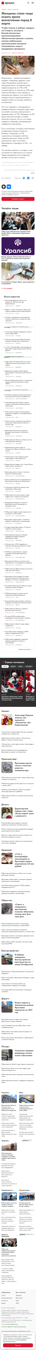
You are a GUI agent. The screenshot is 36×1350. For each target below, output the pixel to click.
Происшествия (20, 476)
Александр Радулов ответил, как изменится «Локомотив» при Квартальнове (16, 302)
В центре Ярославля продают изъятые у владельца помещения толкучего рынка (18, 602)
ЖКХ (21, 1092)
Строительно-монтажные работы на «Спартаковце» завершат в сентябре (13, 984)
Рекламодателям (6, 1298)
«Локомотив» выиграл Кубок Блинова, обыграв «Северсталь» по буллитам (17, 340)
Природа (18, 376)
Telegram (19, 1295)
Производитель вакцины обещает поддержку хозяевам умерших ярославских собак (16, 536)
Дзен (17, 1300)
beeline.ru (33, 172)
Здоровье (19, 540)
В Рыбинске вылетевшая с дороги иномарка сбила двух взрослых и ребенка (16, 553)
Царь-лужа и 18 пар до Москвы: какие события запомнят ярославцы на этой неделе (17, 363)
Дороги (5, 998)
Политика (19, 565)
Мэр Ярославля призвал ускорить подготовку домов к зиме (26, 1134)
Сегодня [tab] (28, 666)
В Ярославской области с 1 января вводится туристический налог (26, 1212)
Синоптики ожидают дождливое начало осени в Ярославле (18, 332)
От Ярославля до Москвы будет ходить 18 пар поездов (26, 1204)
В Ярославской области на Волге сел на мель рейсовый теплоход (18, 440)
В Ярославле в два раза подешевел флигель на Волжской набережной (8, 1228)
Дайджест (19, 367)
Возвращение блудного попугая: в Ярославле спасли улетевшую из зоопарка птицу (16, 504)
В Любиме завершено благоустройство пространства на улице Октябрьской (18, 395)
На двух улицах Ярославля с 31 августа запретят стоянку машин (18, 528)
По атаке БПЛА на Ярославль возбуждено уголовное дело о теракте (17, 617)
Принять (18, 1345)
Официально (20, 531)
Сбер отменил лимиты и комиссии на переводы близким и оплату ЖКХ (26, 1107)
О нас (3, 1295)
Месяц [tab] (5, 666)
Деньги (18, 468)
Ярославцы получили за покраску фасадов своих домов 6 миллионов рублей (16, 432)
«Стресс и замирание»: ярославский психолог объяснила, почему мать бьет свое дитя (18, 318)
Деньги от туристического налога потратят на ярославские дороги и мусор (16, 836)
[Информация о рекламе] (31, 328)
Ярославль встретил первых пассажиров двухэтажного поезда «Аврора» (14, 1020)
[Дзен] (3, 186)
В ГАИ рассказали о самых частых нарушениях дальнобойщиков (16, 594)
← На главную (6, 288)
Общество (19, 323)
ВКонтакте (19, 1298)
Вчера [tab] (20, 666)
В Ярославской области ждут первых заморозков (17, 624)
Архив (3, 1303)
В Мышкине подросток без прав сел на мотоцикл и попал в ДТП (18, 512)
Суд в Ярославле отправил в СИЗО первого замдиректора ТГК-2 (16, 632)
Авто (17, 417)
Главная (3, 9)
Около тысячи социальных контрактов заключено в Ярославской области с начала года (18, 422)
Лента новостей (12, 296)
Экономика (19, 408)
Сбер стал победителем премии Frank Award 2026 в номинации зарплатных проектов (8, 1252)
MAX (17, 1303)
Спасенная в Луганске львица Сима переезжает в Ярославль (17, 488)
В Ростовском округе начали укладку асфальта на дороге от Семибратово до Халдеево (18, 413)
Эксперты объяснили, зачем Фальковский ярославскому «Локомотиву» (12, 698)
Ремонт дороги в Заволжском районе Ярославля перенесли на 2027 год (24, 1007)
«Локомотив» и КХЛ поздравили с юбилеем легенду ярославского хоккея (18, 545)
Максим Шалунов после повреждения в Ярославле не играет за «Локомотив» (18, 480)
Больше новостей (24, 649)
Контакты (4, 1300)
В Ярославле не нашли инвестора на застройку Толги (8, 1212)
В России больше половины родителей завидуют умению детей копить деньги (17, 830)
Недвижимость (7, 1190)
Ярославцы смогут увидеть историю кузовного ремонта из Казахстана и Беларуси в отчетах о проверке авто (17, 578)
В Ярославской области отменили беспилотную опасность (16, 609)
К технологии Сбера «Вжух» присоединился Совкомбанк (7, 1270)
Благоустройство (21, 398)
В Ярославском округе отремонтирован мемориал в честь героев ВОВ (9, 1125)
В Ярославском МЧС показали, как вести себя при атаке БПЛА (18, 569)
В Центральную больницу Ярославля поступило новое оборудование (8, 1165)
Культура (18, 589)
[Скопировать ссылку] (33, 178)
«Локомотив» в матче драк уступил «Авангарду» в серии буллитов (16, 457)
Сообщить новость (18, 199)
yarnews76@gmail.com (12, 1324)
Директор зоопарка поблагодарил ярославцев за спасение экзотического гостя (18, 372)
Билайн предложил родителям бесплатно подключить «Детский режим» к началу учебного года (8, 1279)
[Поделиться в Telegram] (24, 178)
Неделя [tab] (13, 666)
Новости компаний (13, 9)
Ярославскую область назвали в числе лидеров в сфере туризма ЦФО (26, 1228)
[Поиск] (28, 3)
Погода (18, 335)
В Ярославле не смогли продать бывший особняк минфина (9, 1204)
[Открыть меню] (33, 3)
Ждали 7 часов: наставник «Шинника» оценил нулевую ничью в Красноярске (18, 310)
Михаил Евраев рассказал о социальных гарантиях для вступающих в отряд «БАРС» (18, 382)
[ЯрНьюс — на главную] (7, 3)
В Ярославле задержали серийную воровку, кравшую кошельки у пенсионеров (16, 640)
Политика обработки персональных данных (13, 1326)
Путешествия (24, 1190)
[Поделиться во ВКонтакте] (28, 178)
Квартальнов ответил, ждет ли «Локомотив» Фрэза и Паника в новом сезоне (18, 449)
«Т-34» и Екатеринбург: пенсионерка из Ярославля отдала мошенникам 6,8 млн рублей (18, 348)
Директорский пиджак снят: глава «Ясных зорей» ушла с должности (19, 465)
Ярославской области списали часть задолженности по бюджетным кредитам (18, 562)
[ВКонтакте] (9, 186)
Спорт (17, 313)
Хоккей (18, 306)
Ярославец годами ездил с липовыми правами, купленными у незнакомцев (17, 520)
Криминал (19, 352)
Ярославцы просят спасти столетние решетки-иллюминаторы (17, 473)
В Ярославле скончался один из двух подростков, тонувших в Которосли (17, 495)
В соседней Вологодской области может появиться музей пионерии (18, 586)
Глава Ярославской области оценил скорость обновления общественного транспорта (17, 404)
